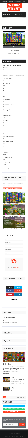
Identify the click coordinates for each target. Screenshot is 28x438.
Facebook (13, 436)
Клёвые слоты (7, 333)
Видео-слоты (18, 15)
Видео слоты (6, 69)
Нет (4, 117)
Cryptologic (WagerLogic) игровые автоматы (13, 75)
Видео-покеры (6, 19)
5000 (4, 159)
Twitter (17, 436)
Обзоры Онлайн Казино (10, 406)
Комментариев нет (20, 366)
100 (4, 85)
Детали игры (7, 61)
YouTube (21, 436)
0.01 (4, 143)
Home (4, 183)
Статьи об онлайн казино (11, 411)
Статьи (12, 24)
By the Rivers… (7, 364)
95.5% (4, 154)
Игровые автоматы (7, 15)
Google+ (6, 436)
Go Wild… (13, 387)
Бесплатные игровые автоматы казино (12, 188)
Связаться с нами (21, 1)
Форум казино (12, 1)
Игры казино (15, 19)
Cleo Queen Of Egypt (12, 53)
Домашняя (4, 1)
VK (9, 436)
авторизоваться (14, 322)
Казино (4, 24)
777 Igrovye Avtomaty (14, 7)
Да (4, 91)
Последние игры (8, 349)
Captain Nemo (15, 50)
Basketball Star (14, 378)
